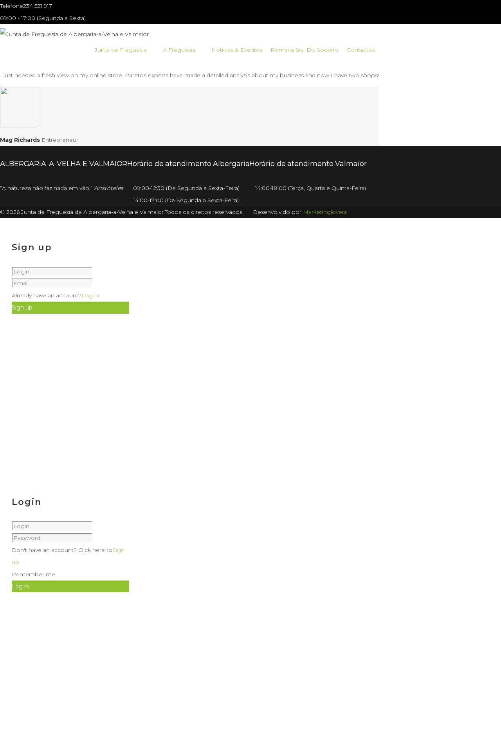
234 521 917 (37, 5)
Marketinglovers (325, 211)
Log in (90, 295)
